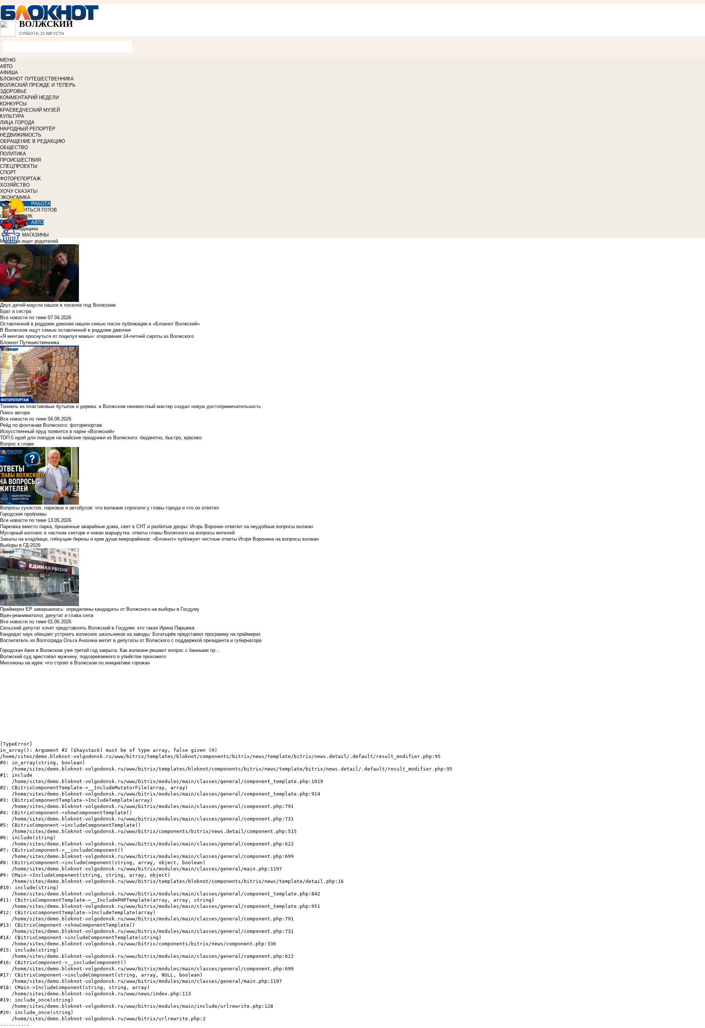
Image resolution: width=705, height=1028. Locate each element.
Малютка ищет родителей (29, 241)
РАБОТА (41, 203)
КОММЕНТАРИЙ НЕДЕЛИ (29, 97)
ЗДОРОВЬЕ (13, 91)
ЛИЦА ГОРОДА (17, 122)
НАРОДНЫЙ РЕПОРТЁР (27, 128)
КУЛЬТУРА (12, 116)
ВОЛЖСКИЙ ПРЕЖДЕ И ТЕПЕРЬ (38, 85)
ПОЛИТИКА (13, 153)
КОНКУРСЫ (13, 104)
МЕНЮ (7, 60)
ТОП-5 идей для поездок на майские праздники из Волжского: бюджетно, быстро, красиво (101, 437)
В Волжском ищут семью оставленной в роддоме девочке (65, 330)
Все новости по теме (23, 317)
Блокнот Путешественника (29, 342)
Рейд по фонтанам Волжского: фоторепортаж (51, 425)
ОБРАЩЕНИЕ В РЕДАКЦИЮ (32, 141)
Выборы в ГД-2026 (20, 545)
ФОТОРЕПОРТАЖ (20, 178)
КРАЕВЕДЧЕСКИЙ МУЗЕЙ (30, 110)
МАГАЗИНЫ (35, 235)
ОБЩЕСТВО (14, 147)
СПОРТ (8, 172)
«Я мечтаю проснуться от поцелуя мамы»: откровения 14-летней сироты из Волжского (97, 336)
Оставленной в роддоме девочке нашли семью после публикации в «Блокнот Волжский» (100, 324)
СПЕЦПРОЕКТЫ (18, 166)
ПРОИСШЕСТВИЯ (20, 160)
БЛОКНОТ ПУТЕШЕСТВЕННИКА (37, 79)
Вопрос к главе (17, 444)
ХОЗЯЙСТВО (15, 185)
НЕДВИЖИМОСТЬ (20, 135)
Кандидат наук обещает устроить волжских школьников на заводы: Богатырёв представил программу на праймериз (130, 634)
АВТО (6, 66)
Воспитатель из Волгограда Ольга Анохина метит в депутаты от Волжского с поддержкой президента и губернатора (130, 640)
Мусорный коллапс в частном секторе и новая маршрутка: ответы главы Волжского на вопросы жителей (117, 532)
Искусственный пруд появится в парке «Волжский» (57, 431)
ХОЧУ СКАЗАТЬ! (19, 191)
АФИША (9, 72)
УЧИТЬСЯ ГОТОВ (37, 210)
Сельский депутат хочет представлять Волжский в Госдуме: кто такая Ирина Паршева (97, 628)
